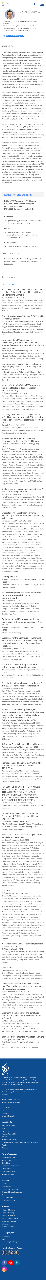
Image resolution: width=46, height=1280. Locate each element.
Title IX (4, 1145)
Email (3, 1239)
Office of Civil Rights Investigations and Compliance (20, 1142)
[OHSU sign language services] (11, 1255)
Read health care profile (15, 36)
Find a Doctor (6, 1160)
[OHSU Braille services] (5, 1255)
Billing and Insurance (9, 1157)
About (4, 1184)
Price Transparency (8, 1171)
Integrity (5, 1137)
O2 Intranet (6, 1236)
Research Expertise (8, 1200)
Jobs (3, 1128)
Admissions (6, 1224)
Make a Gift (6, 1131)
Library (4, 1195)
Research (5, 1180)
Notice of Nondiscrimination (11, 1102)
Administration (7, 1186)
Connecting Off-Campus (10, 1242)
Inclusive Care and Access (12, 1248)
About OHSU (7, 1122)
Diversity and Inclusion (9, 1139)
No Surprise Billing (8, 1174)
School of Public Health (10, 1218)
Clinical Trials (6, 1168)
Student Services (8, 1227)
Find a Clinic (6, 1163)
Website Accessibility (9, 1134)
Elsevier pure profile (9, 284)
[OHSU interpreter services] (17, 1255)
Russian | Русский (8, 1116)
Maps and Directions (9, 1125)
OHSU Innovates (8, 1198)
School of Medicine (8, 1210)
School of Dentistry (8, 1215)
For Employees (8, 1233)
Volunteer (5, 1148)
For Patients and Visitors (10, 1166)
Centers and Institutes (10, 1189)
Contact (4, 1110)
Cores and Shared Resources (12, 1192)
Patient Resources (9, 1154)
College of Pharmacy (9, 1221)
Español (4, 1113)
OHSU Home (6, 1108)
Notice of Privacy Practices (11, 1099)
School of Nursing (8, 1213)
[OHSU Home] (3, 4)
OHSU (9, 4)
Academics (6, 1206)
